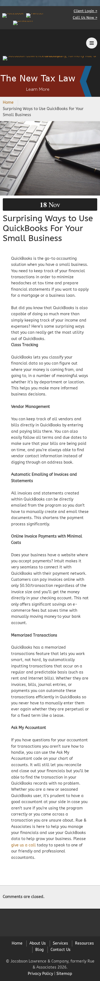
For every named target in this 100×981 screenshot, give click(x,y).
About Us (37, 943)
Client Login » (85, 11)
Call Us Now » (85, 17)
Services (60, 943)
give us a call (23, 845)
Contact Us (61, 949)
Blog (39, 949)
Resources (84, 943)
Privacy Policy (40, 973)
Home (8, 102)
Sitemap (64, 973)
